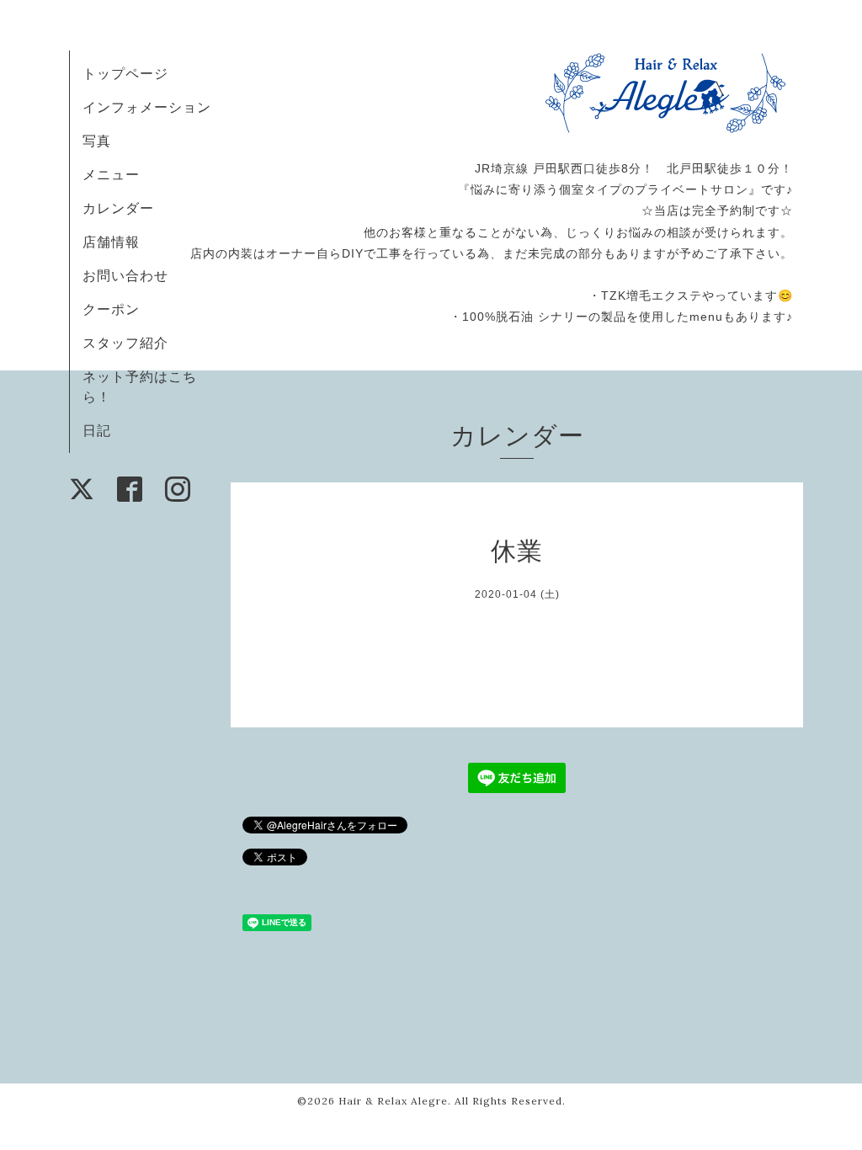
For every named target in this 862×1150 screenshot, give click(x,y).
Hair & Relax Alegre (393, 1100)
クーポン (111, 309)
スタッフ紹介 (125, 342)
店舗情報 (111, 241)
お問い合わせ (125, 275)
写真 (96, 140)
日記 (96, 430)
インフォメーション (146, 106)
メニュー (111, 174)
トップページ (125, 73)
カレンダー (118, 208)
